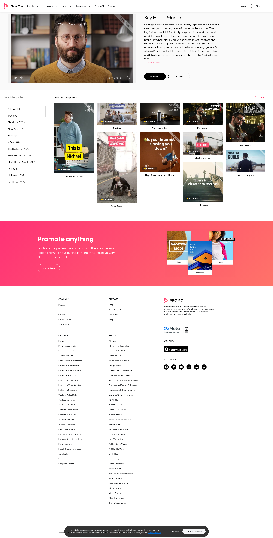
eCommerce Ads (65, 355)
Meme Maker (115, 424)
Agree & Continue (194, 531)
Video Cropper (115, 493)
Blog (111, 319)
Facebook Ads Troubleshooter (122, 390)
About (61, 310)
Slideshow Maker (116, 498)
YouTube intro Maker (67, 405)
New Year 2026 (16, 128)
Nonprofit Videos (66, 463)
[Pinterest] (204, 367)
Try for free (48, 268)
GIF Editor (113, 454)
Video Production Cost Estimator (123, 380)
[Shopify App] (189, 349)
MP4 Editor (114, 400)
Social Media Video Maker (70, 360)
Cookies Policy (154, 532)
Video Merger (115, 459)
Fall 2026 (13, 168)
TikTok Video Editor (117, 503)
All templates (15, 109)
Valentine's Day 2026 (19, 155)
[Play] (16, 77)
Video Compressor (117, 463)
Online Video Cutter (118, 434)
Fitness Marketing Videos (69, 434)
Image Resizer (115, 365)
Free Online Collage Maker (121, 370)
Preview (74, 134)
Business (62, 459)
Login (243, 6)
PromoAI (99, 6)
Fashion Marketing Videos (70, 439)
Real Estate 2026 (17, 182)
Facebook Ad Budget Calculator (123, 385)
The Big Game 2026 (18, 148)
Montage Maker (116, 488)
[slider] (15, 73)
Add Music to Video (117, 405)
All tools (112, 341)
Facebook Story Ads (67, 375)
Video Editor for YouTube (120, 419)
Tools (65, 6)
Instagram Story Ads (67, 390)
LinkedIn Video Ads (67, 414)
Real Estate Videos (66, 429)
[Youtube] (181, 367)
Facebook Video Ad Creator (70, 370)
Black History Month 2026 (21, 162)
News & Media (64, 319)
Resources (81, 6)
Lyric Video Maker (117, 439)
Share (179, 76)
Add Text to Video (117, 449)
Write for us (63, 324)
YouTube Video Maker (68, 395)
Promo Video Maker (67, 346)
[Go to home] (15, 6)
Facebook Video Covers (119, 375)
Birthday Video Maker (118, 429)
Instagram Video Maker (69, 380)
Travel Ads (63, 454)
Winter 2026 (14, 142)
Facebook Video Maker (68, 365)
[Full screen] (128, 77)
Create (30, 6)
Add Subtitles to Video (119, 483)
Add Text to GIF (116, 414)
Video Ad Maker (116, 355)
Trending (12, 115)
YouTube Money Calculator (121, 395)
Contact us (113, 314)
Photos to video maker (119, 346)
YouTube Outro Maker (68, 409)
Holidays (13, 135)
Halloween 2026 (16, 175)
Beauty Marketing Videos (69, 449)
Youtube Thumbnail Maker (121, 473)
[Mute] (22, 77)
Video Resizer (115, 468)
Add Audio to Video (118, 444)
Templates (48, 6)
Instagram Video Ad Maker (70, 385)
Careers (61, 314)
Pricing (111, 6)
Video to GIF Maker (117, 409)
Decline (175, 531)
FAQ (111, 305)
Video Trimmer (115, 478)
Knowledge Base (116, 310)
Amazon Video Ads (67, 424)
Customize (155, 76)
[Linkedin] (196, 367)
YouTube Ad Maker (66, 400)
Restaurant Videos (66, 444)
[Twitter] (188, 367)
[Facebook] (172, 330)
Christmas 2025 (16, 122)
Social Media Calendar (119, 360)
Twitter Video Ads (66, 419)
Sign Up (260, 6)
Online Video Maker (118, 351)
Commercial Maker (66, 351)
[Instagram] (186, 330)
